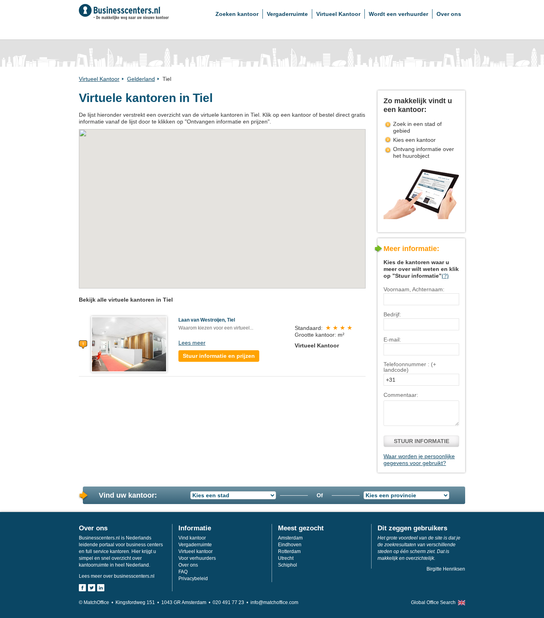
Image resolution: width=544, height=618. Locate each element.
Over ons (448, 14)
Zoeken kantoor (236, 14)
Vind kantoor (192, 538)
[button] (222, 204)
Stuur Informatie (421, 441)
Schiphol (287, 565)
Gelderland (141, 79)
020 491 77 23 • (231, 602)
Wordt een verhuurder (398, 14)
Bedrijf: (392, 314)
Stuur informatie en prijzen (219, 356)
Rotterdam (289, 551)
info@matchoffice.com (274, 602)
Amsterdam (290, 538)
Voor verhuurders (197, 558)
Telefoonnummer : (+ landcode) (410, 367)
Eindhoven (289, 544)
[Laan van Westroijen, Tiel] (129, 344)
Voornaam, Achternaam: (414, 289)
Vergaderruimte (287, 14)
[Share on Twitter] (91, 587)
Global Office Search (433, 602)
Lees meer (191, 342)
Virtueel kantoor (195, 551)
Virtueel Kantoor (338, 14)
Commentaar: (401, 395)
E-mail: (392, 339)
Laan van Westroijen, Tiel (206, 320)
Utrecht (286, 558)
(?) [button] (445, 276)
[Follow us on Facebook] (82, 587)
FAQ (183, 572)
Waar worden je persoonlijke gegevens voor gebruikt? (419, 459)
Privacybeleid (193, 578)
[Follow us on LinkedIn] (100, 587)
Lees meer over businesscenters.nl (117, 576)
